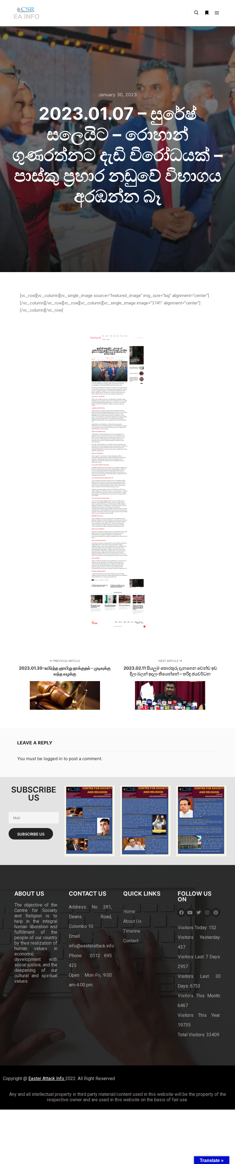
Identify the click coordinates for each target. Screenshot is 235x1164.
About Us (132, 921)
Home (129, 911)
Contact (130, 940)
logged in (53, 758)
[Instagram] (207, 912)
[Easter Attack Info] (26, 13)
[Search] (196, 13)
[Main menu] (217, 13)
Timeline (131, 931)
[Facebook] (181, 912)
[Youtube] (190, 912)
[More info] (206, 13)
